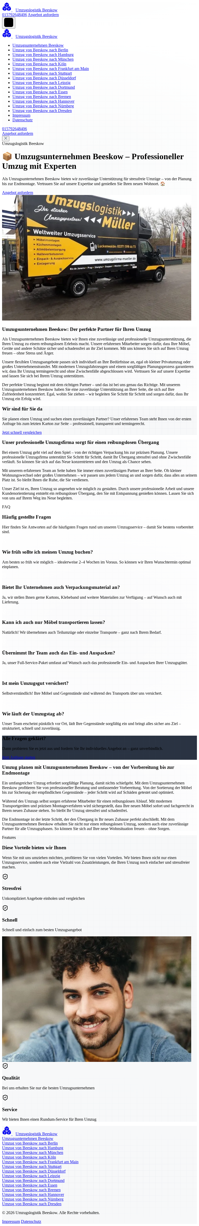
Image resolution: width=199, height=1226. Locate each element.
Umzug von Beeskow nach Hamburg (43, 54)
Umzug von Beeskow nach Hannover (43, 101)
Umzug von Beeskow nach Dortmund (43, 87)
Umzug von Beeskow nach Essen (40, 92)
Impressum (21, 115)
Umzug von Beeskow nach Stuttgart (42, 73)
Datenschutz (22, 120)
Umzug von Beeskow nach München (43, 59)
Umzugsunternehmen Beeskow (38, 45)
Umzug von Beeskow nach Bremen (41, 96)
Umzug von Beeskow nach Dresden (42, 110)
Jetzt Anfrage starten (18, 757)
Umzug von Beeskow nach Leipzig (41, 82)
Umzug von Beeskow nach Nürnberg (43, 106)
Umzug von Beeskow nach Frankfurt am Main (50, 68)
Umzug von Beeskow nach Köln (39, 64)
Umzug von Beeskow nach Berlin (40, 50)
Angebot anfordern (43, 14)
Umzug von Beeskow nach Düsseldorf (44, 78)
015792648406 (14, 14)
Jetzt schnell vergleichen (22, 432)
